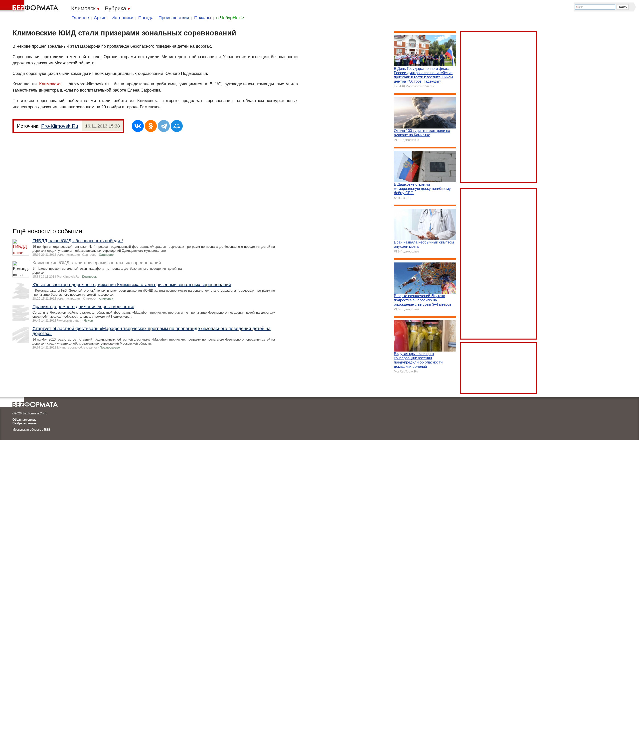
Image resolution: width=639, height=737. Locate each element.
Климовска (49, 84)
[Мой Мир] (177, 126)
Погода (146, 17)
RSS (47, 429)
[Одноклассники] (151, 126)
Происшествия (174, 17)
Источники (122, 17)
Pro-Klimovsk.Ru (59, 126)
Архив (100, 17)
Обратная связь (24, 419)
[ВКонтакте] (138, 126)
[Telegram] (164, 126)
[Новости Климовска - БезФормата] (30, 6)
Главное (80, 17)
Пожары (202, 17)
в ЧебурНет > (230, 17)
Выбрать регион (24, 423)
